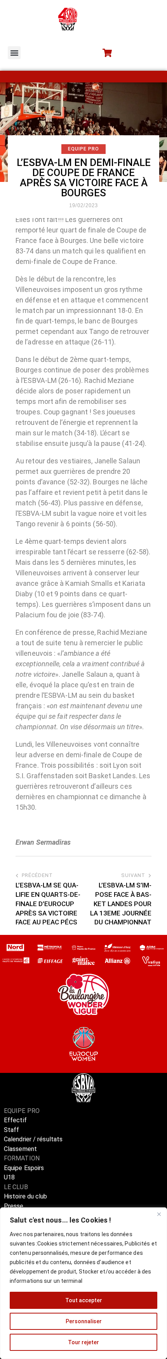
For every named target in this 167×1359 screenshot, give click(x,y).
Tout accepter (83, 1300)
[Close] (159, 1214)
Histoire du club (25, 1196)
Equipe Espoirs (24, 1168)
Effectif (16, 1120)
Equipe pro (83, 149)
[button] (14, 52)
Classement (20, 1149)
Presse (14, 1206)
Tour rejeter (83, 1342)
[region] (83, 1283)
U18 (9, 1177)
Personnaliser (84, 1321)
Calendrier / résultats (33, 1139)
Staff (11, 1130)
